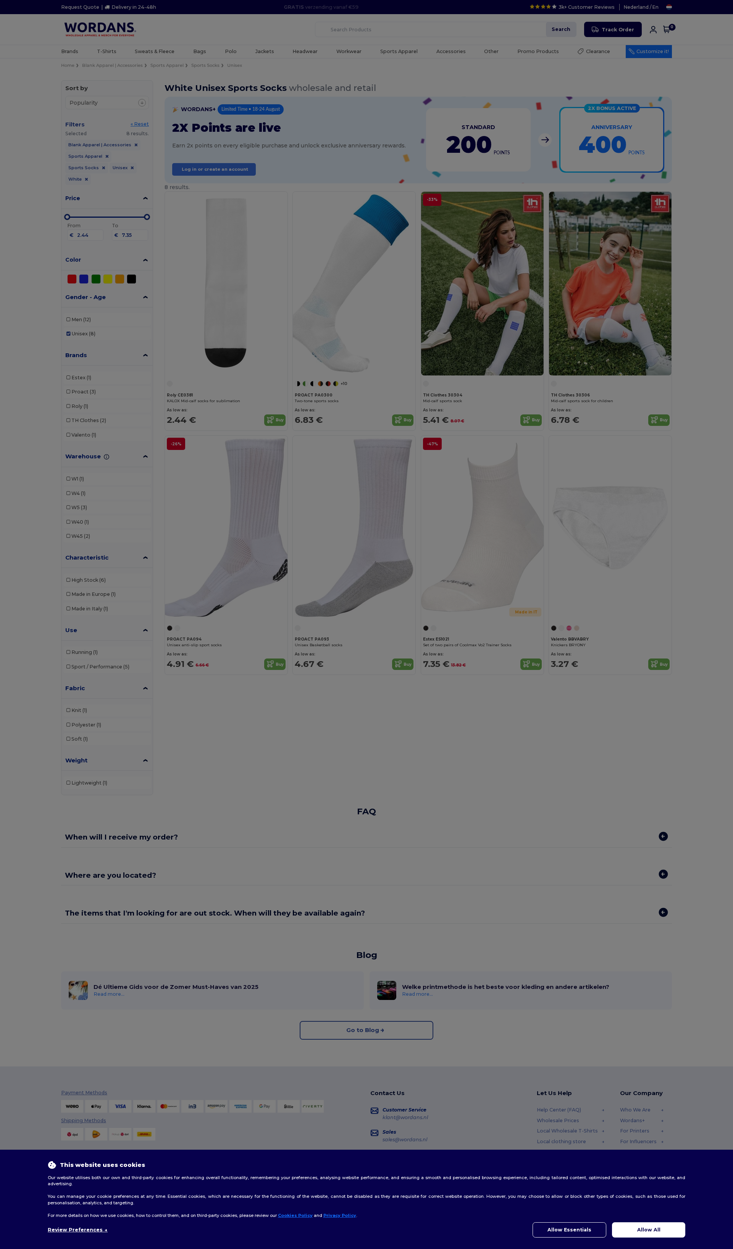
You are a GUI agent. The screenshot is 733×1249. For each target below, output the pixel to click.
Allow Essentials (569, 1230)
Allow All (648, 1230)
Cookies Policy (295, 1215)
